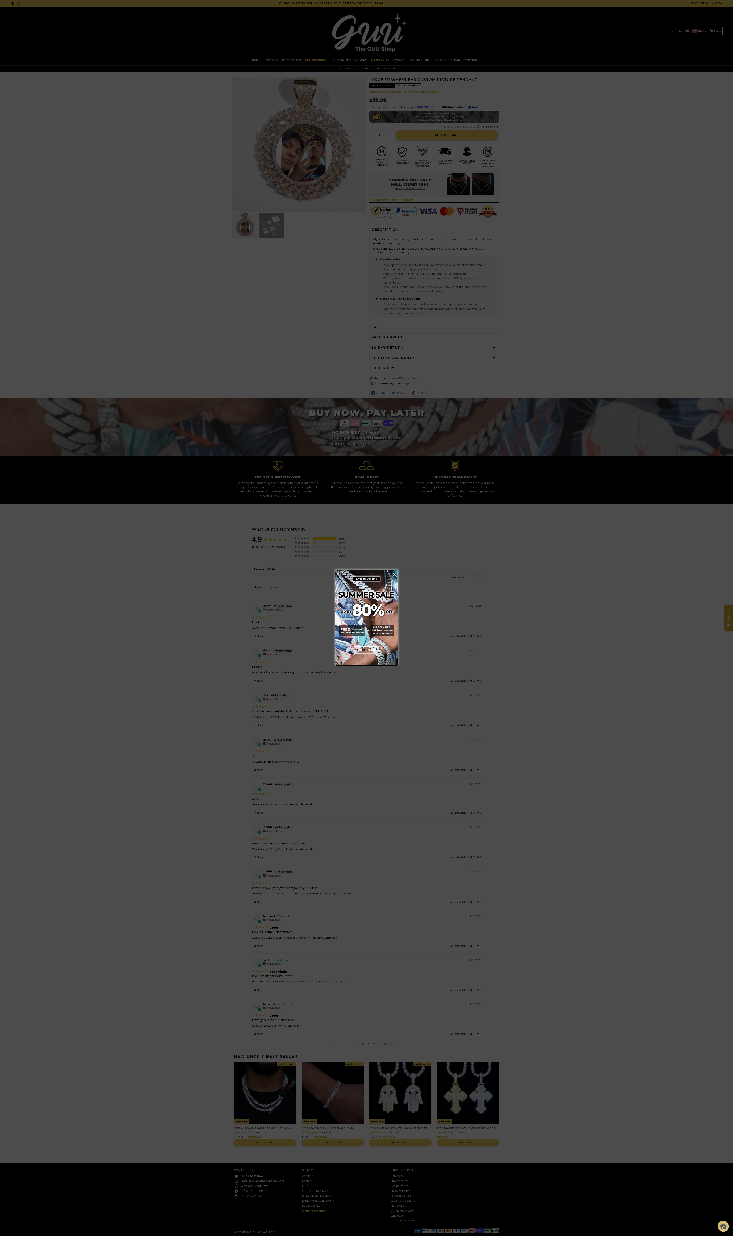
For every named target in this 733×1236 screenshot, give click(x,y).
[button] (723, 1226)
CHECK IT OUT (366, 649)
